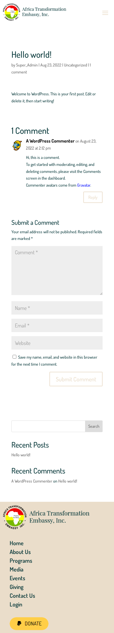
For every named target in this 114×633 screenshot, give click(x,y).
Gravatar (83, 185)
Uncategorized (75, 64)
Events (17, 579)
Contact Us (22, 596)
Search (93, 426)
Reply (93, 197)
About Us (20, 552)
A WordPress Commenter (50, 141)
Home (17, 544)
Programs (21, 561)
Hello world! (20, 454)
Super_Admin (27, 64)
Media (16, 570)
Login (16, 605)
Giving (16, 587)
